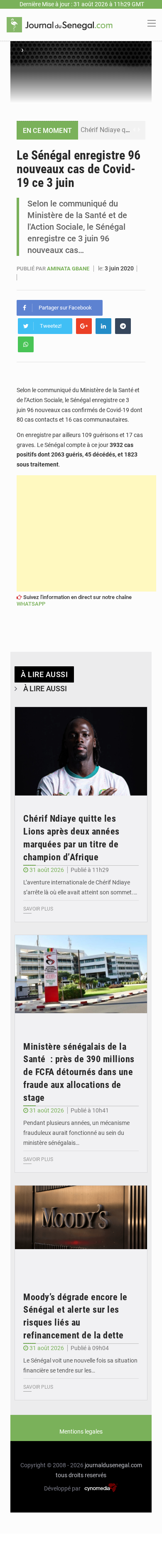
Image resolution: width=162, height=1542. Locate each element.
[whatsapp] (26, 344)
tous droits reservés (81, 1475)
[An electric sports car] (81, 751)
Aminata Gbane (69, 268)
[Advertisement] (86, 533)
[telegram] (123, 326)
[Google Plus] (84, 326)
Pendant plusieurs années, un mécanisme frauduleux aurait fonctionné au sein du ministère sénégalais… (76, 1133)
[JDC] (60, 24)
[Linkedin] (103, 326)
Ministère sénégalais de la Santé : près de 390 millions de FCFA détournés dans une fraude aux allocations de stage (79, 1072)
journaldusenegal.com (113, 1465)
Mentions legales (81, 1431)
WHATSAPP (31, 604)
